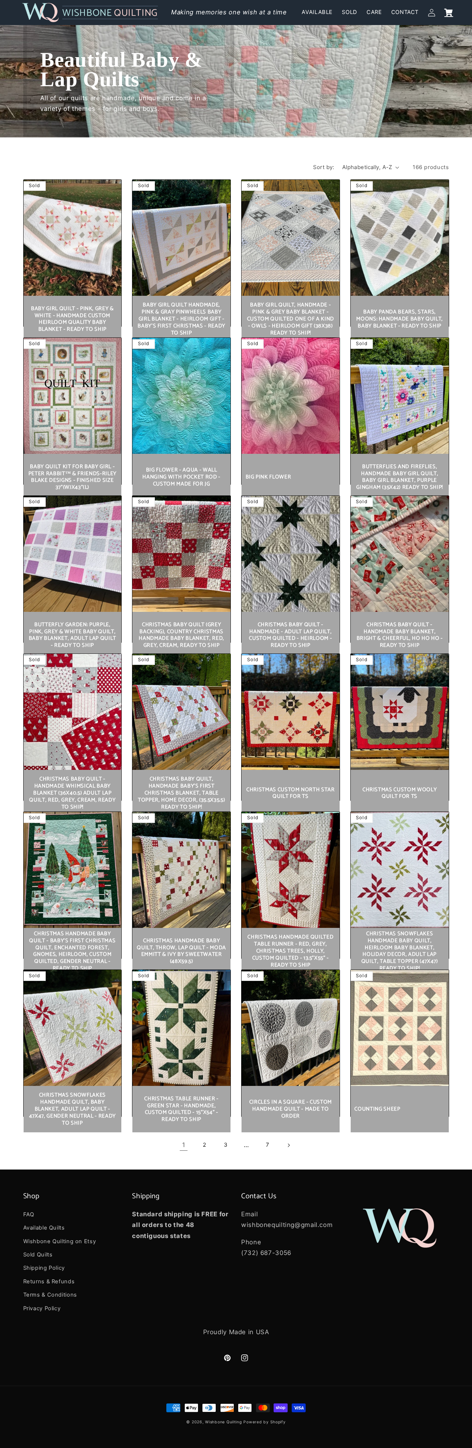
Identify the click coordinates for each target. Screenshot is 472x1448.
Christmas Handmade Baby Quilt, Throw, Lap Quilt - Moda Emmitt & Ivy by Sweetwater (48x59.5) (181, 951)
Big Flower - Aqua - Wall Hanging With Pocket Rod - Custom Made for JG (181, 477)
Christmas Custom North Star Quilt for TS (290, 793)
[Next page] (288, 1145)
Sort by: (323, 167)
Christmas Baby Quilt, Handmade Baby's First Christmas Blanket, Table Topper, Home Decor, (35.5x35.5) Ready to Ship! (181, 793)
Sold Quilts (38, 1254)
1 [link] (183, 1145)
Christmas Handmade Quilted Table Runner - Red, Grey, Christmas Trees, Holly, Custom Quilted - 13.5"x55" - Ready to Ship (290, 951)
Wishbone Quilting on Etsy (59, 1241)
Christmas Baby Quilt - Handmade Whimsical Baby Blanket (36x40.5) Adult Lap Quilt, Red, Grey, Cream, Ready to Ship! (72, 793)
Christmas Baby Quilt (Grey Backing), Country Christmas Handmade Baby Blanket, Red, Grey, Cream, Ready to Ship (181, 635)
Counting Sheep (377, 1109)
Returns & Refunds (49, 1281)
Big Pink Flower (268, 477)
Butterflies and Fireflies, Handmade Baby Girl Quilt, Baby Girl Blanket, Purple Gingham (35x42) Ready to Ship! (399, 477)
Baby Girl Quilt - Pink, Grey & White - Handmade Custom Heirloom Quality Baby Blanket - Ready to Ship (72, 319)
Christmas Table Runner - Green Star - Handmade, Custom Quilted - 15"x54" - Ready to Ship (181, 1109)
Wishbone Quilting (223, 1422)
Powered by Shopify (264, 1422)
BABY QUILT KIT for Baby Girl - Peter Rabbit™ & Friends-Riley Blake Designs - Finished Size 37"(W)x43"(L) (72, 477)
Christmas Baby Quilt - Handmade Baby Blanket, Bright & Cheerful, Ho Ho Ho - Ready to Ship (400, 635)
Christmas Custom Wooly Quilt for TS (399, 793)
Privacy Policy (42, 1308)
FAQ (28, 1214)
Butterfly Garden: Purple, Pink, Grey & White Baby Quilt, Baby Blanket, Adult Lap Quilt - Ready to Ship (72, 635)
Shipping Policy (44, 1268)
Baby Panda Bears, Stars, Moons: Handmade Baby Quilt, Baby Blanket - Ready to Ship (399, 319)
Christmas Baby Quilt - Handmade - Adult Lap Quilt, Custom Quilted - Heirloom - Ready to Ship (290, 635)
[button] (448, 12)
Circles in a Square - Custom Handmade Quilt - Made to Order (290, 1109)
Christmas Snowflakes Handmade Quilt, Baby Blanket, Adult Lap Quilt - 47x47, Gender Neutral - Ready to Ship (72, 1109)
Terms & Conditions (50, 1294)
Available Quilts (44, 1227)
